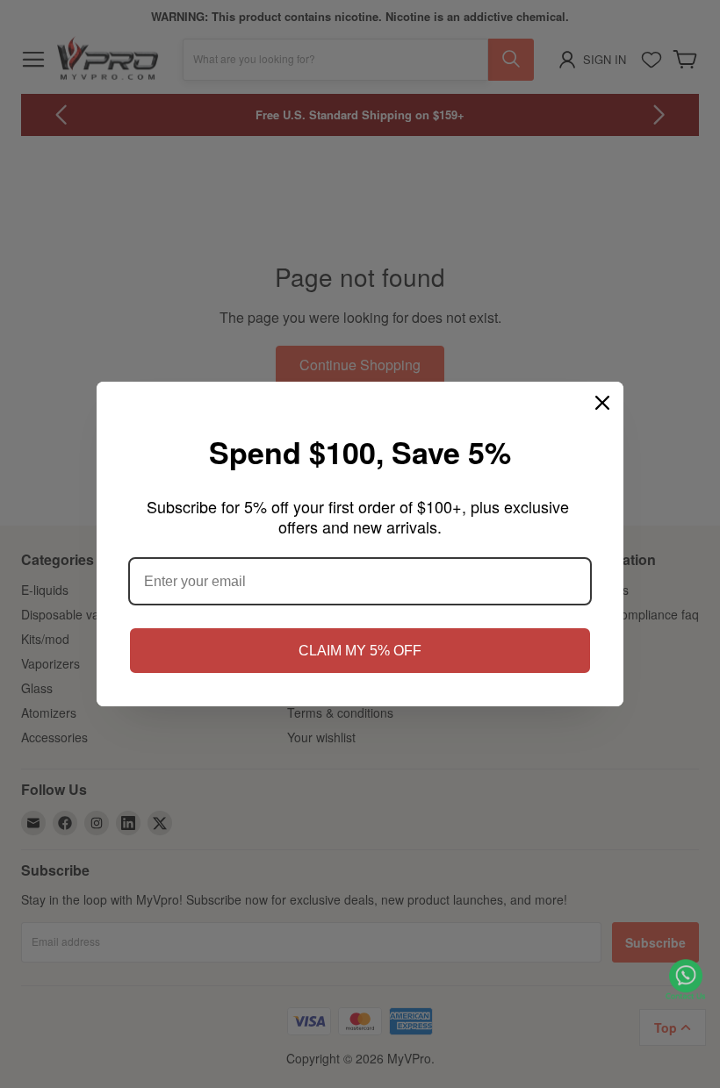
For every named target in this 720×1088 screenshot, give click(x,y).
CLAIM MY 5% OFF (360, 650)
